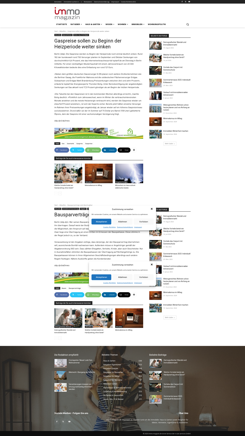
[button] (152, 209)
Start (56, 31)
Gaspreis (79, 143)
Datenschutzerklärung (125, 227)
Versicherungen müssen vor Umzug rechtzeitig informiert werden (80, 386)
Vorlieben (143, 221)
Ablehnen (122, 221)
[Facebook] (182, 1)
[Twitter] (185, 1)
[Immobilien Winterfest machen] (155, 134)
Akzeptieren (101, 221)
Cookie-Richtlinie (109, 227)
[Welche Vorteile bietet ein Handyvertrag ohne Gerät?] (68, 173)
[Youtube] (189, 1)
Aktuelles (62, 31)
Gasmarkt (70, 143)
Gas (63, 143)
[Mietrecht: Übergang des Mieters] (60, 375)
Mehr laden (169, 144)
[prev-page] (56, 193)
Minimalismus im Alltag (94, 185)
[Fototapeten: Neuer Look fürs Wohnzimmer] (60, 363)
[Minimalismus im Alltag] (99, 173)
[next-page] (60, 193)
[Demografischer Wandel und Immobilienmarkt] (155, 45)
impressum (138, 227)
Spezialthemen (67, 35)
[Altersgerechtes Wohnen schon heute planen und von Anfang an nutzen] (155, 108)
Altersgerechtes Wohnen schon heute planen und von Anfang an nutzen (176, 107)
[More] (134, 150)
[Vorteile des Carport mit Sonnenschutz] (155, 70)
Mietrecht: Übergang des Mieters (82, 372)
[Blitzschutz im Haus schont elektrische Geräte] (129, 173)
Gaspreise (88, 143)
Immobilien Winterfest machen (175, 131)
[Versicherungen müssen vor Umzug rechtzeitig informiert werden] (60, 387)
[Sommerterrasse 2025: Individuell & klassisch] (155, 83)
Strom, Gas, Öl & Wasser (81, 35)
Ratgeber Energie (121, 182)
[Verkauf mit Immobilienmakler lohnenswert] (155, 95)
